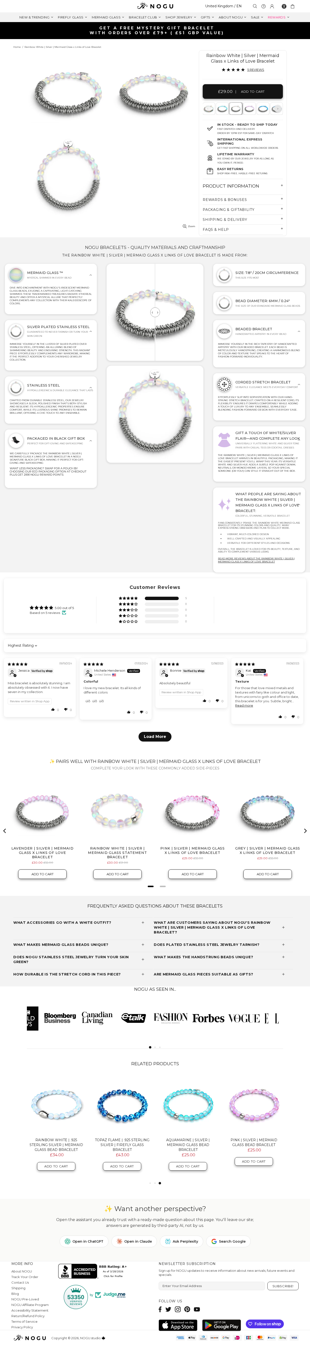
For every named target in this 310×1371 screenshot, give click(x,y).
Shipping (18, 1288)
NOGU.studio (155, 6)
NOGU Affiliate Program (30, 1305)
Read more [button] (244, 705)
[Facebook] (160, 1309)
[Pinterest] (187, 1309)
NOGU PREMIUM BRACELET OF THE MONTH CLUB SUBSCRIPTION (253, 1145)
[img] (17, 664)
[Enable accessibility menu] (284, 6)
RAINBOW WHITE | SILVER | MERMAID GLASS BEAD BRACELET (122, 1145)
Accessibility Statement (29, 1310)
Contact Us (20, 1282)
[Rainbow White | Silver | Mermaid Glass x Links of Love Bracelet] (235, 109)
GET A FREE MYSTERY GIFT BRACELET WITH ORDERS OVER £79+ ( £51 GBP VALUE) (157, 30)
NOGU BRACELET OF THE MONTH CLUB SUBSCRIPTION (188, 1142)
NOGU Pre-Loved (25, 1299)
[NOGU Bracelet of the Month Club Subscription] (188, 1104)
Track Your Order (24, 1277)
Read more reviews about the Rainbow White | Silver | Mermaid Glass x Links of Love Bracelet (256, 560)
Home (17, 47)
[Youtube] (197, 1309)
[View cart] (293, 6)
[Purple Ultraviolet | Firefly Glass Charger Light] (56, 1104)
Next (277, 108)
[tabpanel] (222, 108)
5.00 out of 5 (64, 608)
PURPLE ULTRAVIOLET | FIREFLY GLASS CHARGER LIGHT (56, 1142)
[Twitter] (168, 1309)
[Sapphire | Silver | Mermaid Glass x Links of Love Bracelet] (263, 109)
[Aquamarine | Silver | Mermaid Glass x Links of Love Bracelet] (222, 109)
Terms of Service (24, 1321)
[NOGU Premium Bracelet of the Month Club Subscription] (254, 1104)
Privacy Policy (22, 1327)
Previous (207, 108)
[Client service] (263, 6)
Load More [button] (155, 736)
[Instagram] (178, 1309)
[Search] (255, 6)
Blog (15, 1294)
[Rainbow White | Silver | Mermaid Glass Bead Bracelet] (122, 1104)
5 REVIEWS (255, 70)
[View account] (272, 6)
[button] (128, 598)
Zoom (191, 226)
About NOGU (21, 1271)
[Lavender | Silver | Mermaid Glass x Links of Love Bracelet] (249, 109)
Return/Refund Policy (28, 1316)
